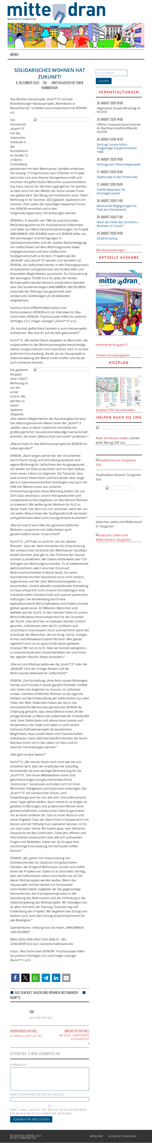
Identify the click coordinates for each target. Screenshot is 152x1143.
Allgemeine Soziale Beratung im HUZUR (119, 110)
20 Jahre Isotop (107, 238)
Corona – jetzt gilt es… (27, 1036)
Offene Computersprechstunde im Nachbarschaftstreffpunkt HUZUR (119, 128)
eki (45, 82)
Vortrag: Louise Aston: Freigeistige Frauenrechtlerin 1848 (117, 148)
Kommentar (19, 1065)
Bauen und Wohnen (46, 992)
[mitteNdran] (59, 12)
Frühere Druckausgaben (113, 355)
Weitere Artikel (41, 1018)
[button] (15, 978)
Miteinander (69, 992)
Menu (14, 54)
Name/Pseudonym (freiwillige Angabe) (37, 1094)
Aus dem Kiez (23, 992)
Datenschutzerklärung (122, 1136)
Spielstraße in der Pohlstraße (117, 177)
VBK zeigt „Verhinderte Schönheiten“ (74, 1037)
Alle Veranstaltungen (110, 250)
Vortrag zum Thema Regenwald (119, 164)
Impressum (96, 1136)
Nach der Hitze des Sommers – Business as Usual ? (118, 224)
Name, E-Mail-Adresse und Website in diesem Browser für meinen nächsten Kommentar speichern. (48, 1111)
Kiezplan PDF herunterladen (115, 410)
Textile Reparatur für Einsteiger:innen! (111, 191)
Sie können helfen (116, 438)
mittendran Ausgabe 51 (112, 345)
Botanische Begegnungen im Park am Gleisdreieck (117, 208)
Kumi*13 (15, 997)
